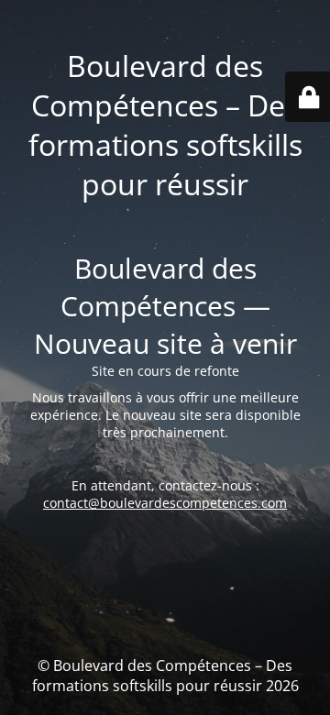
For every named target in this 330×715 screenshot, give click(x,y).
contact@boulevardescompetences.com (165, 503)
